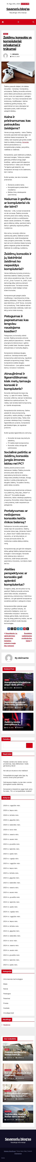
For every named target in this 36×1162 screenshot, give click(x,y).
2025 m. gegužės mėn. (11, 878)
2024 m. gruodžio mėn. (11, 897)
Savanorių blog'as (17, 9)
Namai (5, 989)
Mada (5, 984)
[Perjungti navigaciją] (18, 22)
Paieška (6, 739)
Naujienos (6, 1025)
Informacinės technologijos (13, 979)
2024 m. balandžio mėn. (11, 936)
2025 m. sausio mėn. (10, 892)
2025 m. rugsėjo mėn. (11, 859)
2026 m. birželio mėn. (11, 815)
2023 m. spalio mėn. (10, 965)
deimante (15, 54)
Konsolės (25, 142)
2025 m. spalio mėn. (10, 854)
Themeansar (18, 1153)
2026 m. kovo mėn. (10, 830)
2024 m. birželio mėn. (11, 926)
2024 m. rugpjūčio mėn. (11, 916)
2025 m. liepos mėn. (10, 868)
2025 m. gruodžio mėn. (11, 844)
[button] (33, 22)
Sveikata (6, 1008)
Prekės (5, 33)
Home (3, 1158)
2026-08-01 (10, 1099)
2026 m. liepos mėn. (10, 810)
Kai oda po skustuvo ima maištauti (15, 771)
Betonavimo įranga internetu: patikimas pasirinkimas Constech (16, 704)
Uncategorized (8, 1013)
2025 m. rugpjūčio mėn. (11, 863)
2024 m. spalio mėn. (10, 907)
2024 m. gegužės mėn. (11, 931)
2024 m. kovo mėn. (10, 941)
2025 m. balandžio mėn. (11, 883)
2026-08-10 (10, 1078)
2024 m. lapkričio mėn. (11, 902)
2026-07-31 (10, 1119)
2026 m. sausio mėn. (10, 839)
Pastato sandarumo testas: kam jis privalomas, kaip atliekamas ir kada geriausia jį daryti (15, 764)
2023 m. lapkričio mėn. (11, 960)
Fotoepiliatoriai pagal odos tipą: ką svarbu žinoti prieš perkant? (16, 1095)
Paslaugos (7, 994)
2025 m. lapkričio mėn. (11, 849)
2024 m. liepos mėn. (10, 921)
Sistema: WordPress (10, 1151)
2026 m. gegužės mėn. (11, 820)
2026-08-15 (10, 1057)
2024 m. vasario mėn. (11, 945)
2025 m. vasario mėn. (11, 887)
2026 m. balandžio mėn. (11, 825)
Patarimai (6, 998)
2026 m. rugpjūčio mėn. (11, 805)
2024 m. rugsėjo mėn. (11, 912)
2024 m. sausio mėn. (10, 950)
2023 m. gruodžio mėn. (11, 955)
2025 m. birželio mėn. (11, 873)
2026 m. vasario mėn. (11, 834)
